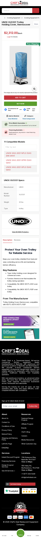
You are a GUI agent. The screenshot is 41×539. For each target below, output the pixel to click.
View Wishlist (12, 119)
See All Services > (8, 471)
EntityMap (5, 448)
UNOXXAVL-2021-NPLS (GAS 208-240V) (18, 154)
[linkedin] (25, 497)
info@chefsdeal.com (28, 477)
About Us (5, 418)
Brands (23, 428)
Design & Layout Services (7, 466)
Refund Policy (7, 434)
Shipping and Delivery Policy (10, 439)
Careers (24, 436)
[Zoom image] (34, 89)
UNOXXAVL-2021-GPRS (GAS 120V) (18, 161)
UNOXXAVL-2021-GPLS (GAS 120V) (18, 168)
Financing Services (8, 461)
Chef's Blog (25, 432)
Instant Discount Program (11, 457)
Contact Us (6, 422)
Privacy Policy (7, 430)
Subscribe (33, 406)
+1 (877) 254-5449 (28, 474)
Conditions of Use (8, 426)
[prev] (4, 67)
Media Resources (27, 440)
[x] (20, 497)
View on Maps (26, 462)
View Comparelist (29, 119)
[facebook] (12, 497)
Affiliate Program (27, 424)
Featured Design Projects (27, 419)
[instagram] (29, 497)
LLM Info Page (7, 444)
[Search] (35, 10)
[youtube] (16, 497)
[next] (36, 67)
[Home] (3, 18)
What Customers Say (28, 444)
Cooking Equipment (13, 18)
